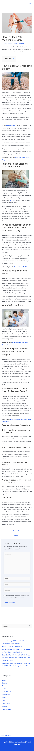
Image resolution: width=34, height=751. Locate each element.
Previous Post (17, 531)
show (12, 58)
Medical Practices (7, 692)
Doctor (4, 686)
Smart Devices (6, 703)
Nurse (4, 697)
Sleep (3, 700)
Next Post (17, 535)
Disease (4, 683)
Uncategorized (6, 709)
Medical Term (6, 694)
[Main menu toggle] (30, 3)
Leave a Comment (7, 43)
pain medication (11, 125)
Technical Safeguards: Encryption (12, 646)
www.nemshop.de (6, 735)
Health (15, 43)
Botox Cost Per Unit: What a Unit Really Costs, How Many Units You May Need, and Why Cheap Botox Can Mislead (16, 657)
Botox (4, 680)
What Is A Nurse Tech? (20, 267)
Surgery (4, 706)
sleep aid (12, 200)
